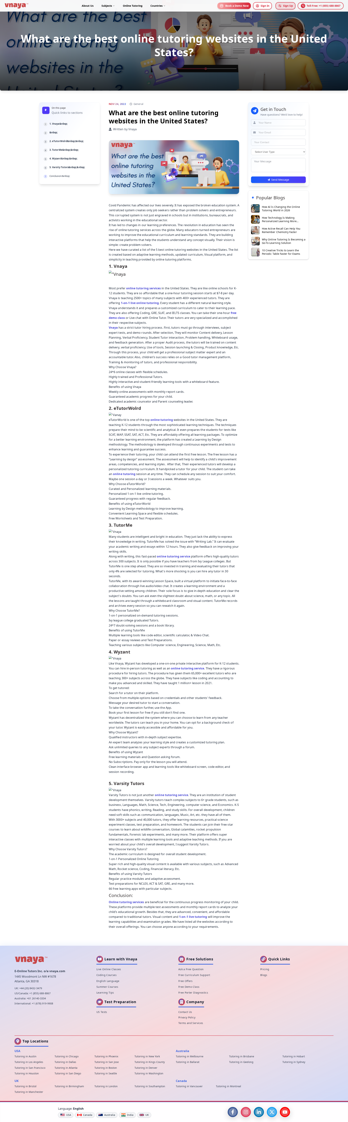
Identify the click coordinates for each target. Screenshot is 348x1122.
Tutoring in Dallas (65, 1062)
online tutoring (161, 420)
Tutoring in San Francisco (29, 1067)
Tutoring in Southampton (149, 1086)
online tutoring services (143, 288)
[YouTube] (285, 1112)
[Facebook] (233, 1112)
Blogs (263, 975)
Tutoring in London (106, 1086)
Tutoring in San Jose (106, 1062)
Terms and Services (190, 1023)
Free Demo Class (188, 986)
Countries (156, 5)
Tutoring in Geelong (241, 1062)
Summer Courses (107, 986)
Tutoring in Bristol (25, 1086)
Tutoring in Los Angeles (28, 1062)
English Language (107, 981)
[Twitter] (272, 1112)
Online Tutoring (132, 5)
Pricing (264, 969)
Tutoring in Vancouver (189, 1086)
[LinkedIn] (259, 1112)
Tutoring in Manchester (28, 1092)
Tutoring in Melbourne (189, 1056)
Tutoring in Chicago (66, 1056)
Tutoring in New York (147, 1056)
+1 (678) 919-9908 (42, 1003)
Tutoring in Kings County (149, 1062)
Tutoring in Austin (25, 1056)
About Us (88, 5)
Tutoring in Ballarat (187, 1062)
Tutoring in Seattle (105, 1073)
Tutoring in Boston (105, 1067)
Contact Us (185, 1012)
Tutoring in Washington (148, 1073)
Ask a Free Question (191, 969)
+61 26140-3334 (36, 998)
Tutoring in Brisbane (241, 1056)
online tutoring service (173, 556)
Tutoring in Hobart (293, 1056)
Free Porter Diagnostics (193, 992)
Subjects (107, 5)
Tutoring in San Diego (68, 1073)
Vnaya (113, 328)
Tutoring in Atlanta (66, 1067)
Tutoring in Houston (26, 1073)
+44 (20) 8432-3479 (30, 988)
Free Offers (185, 981)
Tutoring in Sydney (293, 1062)
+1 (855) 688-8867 (40, 993)
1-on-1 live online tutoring (140, 303)
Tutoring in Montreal (228, 1086)
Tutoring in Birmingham (69, 1086)
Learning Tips (105, 992)
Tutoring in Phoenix (106, 1056)
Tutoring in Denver (145, 1067)
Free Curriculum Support (194, 975)
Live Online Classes (108, 969)
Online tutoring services (126, 902)
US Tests (101, 1012)
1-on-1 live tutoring (193, 917)
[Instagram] (246, 1112)
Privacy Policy (186, 1017)
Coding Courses (106, 975)
